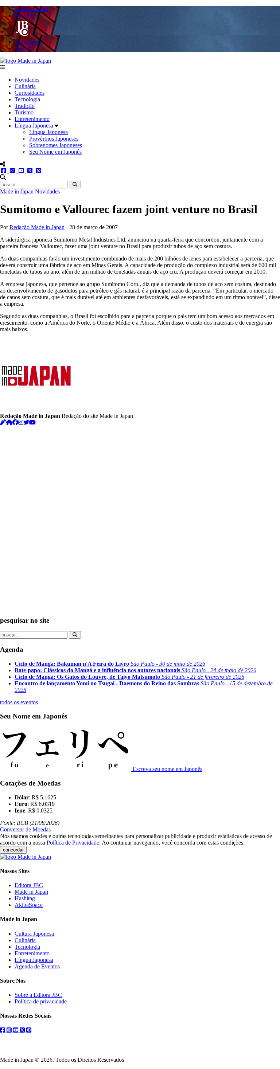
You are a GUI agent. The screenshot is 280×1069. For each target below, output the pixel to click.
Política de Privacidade (73, 842)
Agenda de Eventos (37, 966)
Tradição (25, 106)
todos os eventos (19, 702)
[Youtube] (32, 422)
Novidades (27, 80)
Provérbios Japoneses (53, 139)
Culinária (25, 86)
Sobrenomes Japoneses (55, 145)
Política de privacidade (41, 1001)
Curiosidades (29, 93)
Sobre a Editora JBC (38, 995)
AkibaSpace (29, 905)
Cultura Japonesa (34, 934)
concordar (13, 850)
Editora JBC (29, 885)
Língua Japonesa (34, 125)
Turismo (24, 112)
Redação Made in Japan (37, 227)
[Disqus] (140, 517)
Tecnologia (27, 99)
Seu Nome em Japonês (55, 152)
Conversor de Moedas (25, 829)
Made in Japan (17, 191)
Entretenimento (32, 119)
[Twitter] (26, 422)
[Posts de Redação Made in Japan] (3, 422)
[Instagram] (20, 422)
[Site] (9, 422)
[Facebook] (15, 422)
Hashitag (25, 898)
